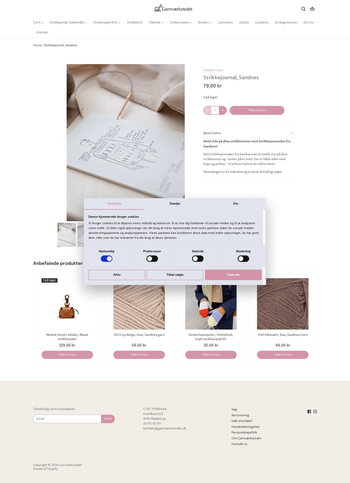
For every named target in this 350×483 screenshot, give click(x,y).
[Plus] (223, 110)
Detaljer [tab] (175, 203)
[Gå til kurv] (312, 8)
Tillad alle (233, 275)
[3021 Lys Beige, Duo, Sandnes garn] (139, 304)
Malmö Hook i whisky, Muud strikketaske (67, 337)
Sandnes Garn (213, 70)
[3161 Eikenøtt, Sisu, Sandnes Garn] (282, 304)
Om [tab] (235, 203)
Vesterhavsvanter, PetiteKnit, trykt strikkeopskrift (210, 337)
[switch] (152, 258)
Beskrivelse (212, 133)
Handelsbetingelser (246, 427)
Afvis (117, 275)
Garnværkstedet (70, 465)
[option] (126, 142)
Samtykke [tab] (114, 203)
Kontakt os (239, 444)
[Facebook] (309, 411)
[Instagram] (315, 411)
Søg (234, 409)
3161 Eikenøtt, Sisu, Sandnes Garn (283, 335)
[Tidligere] (63, 142)
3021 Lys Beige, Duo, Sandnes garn (139, 335)
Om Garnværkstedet (246, 438)
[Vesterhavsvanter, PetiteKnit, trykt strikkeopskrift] (211, 304)
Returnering (240, 415)
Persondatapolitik (244, 432)
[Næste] (187, 142)
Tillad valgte (175, 275)
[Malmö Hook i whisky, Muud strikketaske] (67, 304)
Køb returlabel (242, 421)
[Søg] (303, 8)
